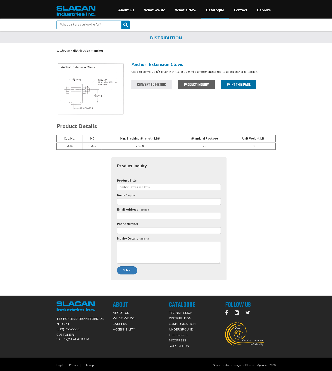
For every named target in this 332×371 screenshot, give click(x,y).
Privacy (73, 365)
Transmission (181, 313)
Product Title (127, 181)
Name (121, 195)
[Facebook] (228, 313)
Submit (127, 270)
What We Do (123, 318)
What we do (154, 10)
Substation (179, 346)
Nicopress (177, 340)
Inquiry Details (127, 238)
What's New (185, 10)
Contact (240, 10)
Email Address (127, 210)
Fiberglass (178, 335)
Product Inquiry (196, 85)
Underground (181, 329)
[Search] (126, 25)
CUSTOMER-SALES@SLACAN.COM (72, 337)
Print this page (239, 85)
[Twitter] (249, 313)
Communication (182, 324)
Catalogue (215, 10)
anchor (98, 51)
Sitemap (89, 365)
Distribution (180, 318)
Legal (59, 365)
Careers (264, 10)
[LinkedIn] (239, 313)
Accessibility (124, 329)
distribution (81, 51)
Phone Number (127, 224)
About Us (126, 10)
